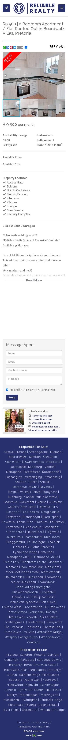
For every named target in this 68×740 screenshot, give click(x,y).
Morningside (49, 695)
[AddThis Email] (22, 47)
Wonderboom (51, 637)
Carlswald (50, 497)
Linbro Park (21, 547)
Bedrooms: (44, 135)
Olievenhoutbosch (25, 592)
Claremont (27, 502)
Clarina (41, 502)
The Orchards (14, 627)
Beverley (46, 487)
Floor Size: (44, 145)
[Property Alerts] (6, 8)
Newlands (54, 577)
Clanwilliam (13, 461)
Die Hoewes (30, 512)
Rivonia (31, 704)
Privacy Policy (40, 722)
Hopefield (53, 461)
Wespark (11, 637)
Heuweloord (35, 532)
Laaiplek (54, 542)
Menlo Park (11, 562)
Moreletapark (50, 572)
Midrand (56, 452)
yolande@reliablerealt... (46, 426)
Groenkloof (52, 527)
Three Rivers (13, 632)
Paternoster (32, 472)
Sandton (35, 456)
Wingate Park (29, 637)
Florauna (42, 522)
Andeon (20, 481)
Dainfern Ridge (29, 675)
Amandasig (52, 477)
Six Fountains (49, 617)
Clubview (55, 502)
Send (12, 397)
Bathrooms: (44, 140)
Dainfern (53, 654)
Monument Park (32, 567)
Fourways (57, 522)
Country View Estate (22, 507)
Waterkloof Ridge (49, 632)
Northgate (43, 587)
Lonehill (10, 689)
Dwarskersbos (34, 461)
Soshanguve (14, 477)
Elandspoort (31, 517)
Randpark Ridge (51, 700)
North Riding (24, 587)
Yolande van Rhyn (38, 411)
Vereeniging (33, 477)
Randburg (35, 467)
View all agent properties (42, 429)
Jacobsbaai (18, 467)
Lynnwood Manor (30, 689)
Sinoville (32, 617)
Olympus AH (21, 597)
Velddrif (50, 467)
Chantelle (10, 502)
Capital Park (32, 497)
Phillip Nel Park (43, 597)
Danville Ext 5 (48, 507)
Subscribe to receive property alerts (32, 389)
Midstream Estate (34, 562)
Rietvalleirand (17, 612)
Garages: (9, 145)
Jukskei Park (14, 537)
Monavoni (55, 562)
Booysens (50, 492)
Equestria (8, 522)
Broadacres (38, 669)
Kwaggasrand (15, 542)
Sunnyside (53, 622)
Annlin (33, 481)
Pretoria (21, 452)
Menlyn (12, 695)
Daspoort (13, 512)
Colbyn (12, 675)
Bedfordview (18, 456)
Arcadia (45, 481)
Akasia (8, 452)
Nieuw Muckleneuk (24, 582)
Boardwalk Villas (16, 669)
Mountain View (15, 577)
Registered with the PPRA (34, 726)
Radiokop (56, 607)
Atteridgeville (38, 452)
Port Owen (48, 602)
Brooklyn (55, 669)
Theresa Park (52, 627)
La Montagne (36, 542)
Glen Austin (33, 527)
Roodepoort (50, 472)
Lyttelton (46, 552)
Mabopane (13, 472)
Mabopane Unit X (46, 557)
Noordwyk (47, 582)
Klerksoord (52, 537)
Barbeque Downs (25, 487)
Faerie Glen (25, 522)
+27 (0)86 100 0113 (42, 419)
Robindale (36, 612)
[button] (62, 55)
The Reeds (33, 627)
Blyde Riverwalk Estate (24, 492)
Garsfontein (14, 527)
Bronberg (15, 497)
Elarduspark (51, 517)
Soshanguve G (15, 622)
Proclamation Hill (36, 607)
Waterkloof (29, 709)
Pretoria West (11, 607)
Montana (12, 567)
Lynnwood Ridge (25, 552)
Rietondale (16, 704)
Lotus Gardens (42, 547)
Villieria (29, 632)
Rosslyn (52, 612)
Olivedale (47, 592)
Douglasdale (50, 512)
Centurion (50, 456)
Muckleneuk (36, 577)
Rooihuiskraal (48, 704)
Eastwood (13, 517)
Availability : (11, 135)
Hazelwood (15, 684)
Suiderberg (35, 622)
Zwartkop (33, 642)
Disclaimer (23, 722)
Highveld (53, 532)
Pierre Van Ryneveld (24, 602)
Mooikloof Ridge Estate (22, 572)
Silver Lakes (15, 617)
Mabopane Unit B (19, 557)
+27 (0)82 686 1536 (42, 415)
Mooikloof (52, 567)
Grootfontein (15, 532)
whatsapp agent (41, 422)
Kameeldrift (33, 537)
